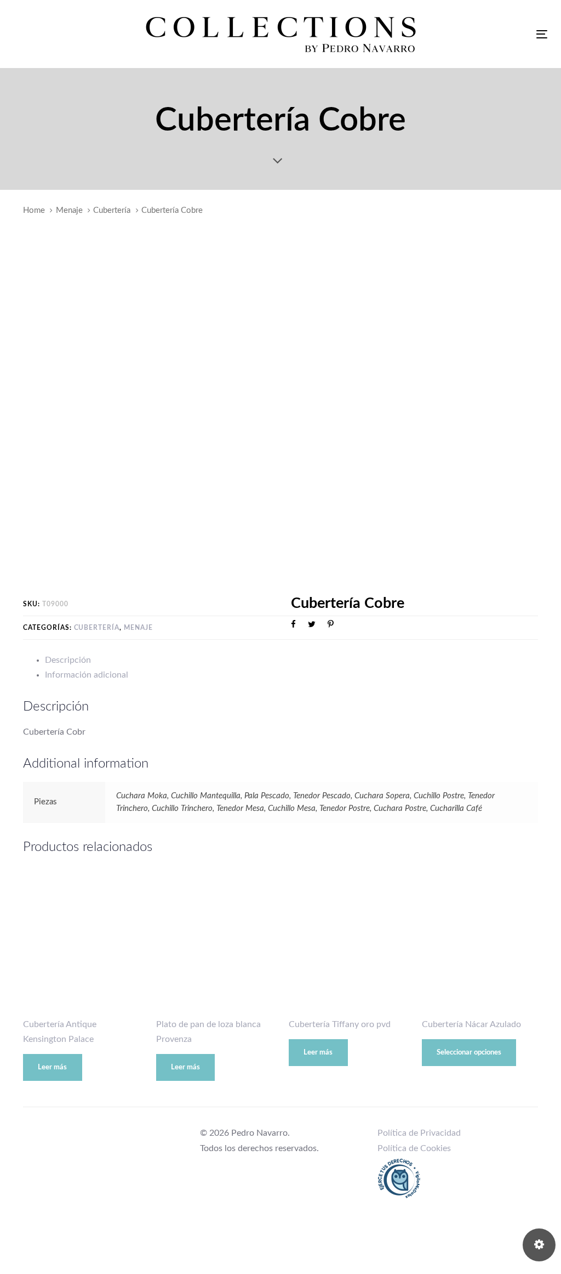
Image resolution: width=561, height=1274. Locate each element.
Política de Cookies (414, 1148)
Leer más (52, 1067)
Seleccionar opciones (469, 1052)
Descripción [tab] (68, 660)
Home (34, 210)
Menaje (69, 210)
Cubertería (111, 210)
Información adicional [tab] (86, 674)
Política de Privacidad (419, 1133)
